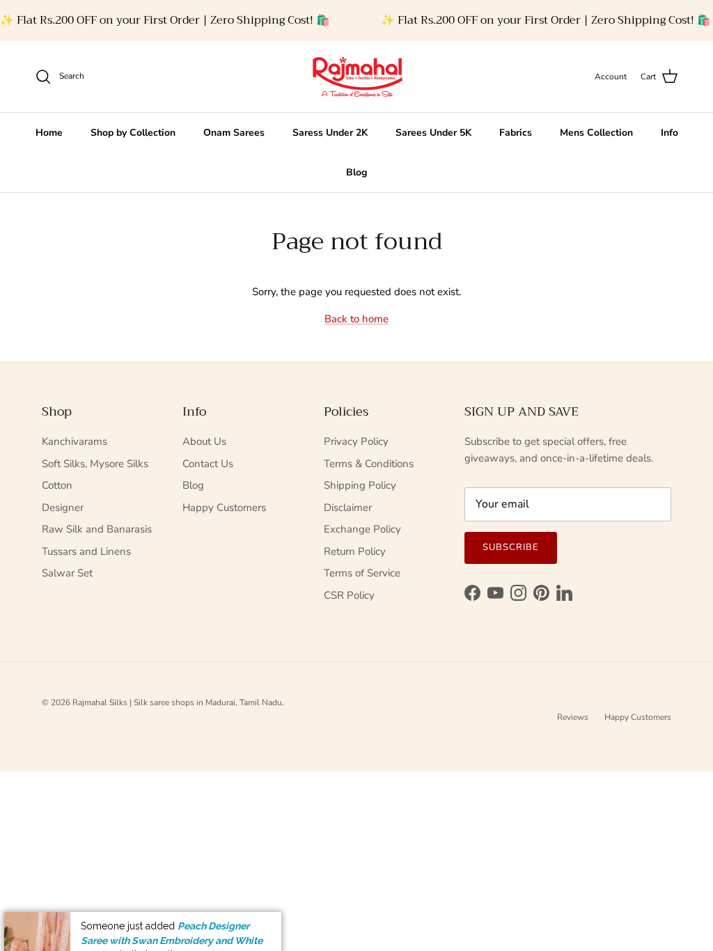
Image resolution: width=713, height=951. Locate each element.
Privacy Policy (356, 441)
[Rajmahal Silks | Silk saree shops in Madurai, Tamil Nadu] (356, 76)
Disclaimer (348, 507)
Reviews (572, 717)
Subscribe (511, 547)
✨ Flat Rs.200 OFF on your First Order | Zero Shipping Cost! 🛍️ (165, 20)
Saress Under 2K (330, 132)
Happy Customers (224, 507)
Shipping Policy (360, 485)
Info (669, 132)
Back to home (356, 319)
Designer (63, 507)
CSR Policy (349, 595)
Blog (356, 172)
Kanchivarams (74, 441)
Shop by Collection (133, 132)
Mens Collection (596, 132)
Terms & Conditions (369, 464)
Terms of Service (362, 573)
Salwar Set (67, 573)
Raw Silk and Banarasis (97, 529)
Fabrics (515, 132)
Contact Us (207, 464)
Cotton (57, 485)
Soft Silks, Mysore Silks (95, 464)
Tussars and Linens (86, 551)
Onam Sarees (234, 132)
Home (49, 132)
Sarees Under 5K (433, 132)
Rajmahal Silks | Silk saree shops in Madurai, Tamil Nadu (177, 702)
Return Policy (355, 551)
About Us (204, 441)
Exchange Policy (362, 529)
